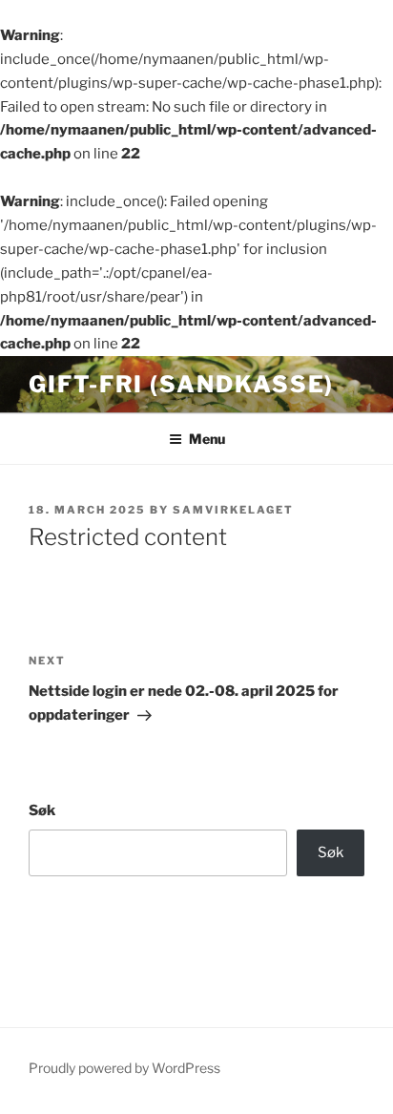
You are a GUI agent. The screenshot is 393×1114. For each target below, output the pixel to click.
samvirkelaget (233, 509)
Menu (207, 439)
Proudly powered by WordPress (124, 1068)
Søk (42, 810)
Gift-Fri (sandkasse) (181, 384)
